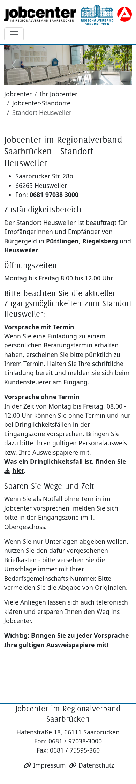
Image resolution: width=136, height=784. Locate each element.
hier (18, 470)
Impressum (49, 765)
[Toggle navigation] (14, 34)
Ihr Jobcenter (58, 94)
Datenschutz (96, 765)
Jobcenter (18, 94)
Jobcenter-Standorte (41, 103)
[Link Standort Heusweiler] (68, 15)
